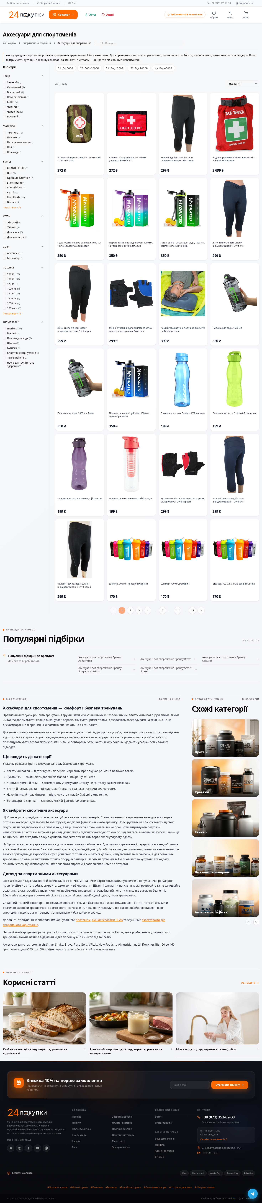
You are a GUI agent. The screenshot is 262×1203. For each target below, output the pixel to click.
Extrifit (12, 192)
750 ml (13, 293)
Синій (12, 101)
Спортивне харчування (37, 43)
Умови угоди (79, 1135)
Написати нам (209, 1152)
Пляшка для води (19, 338)
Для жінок (15, 232)
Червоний (15, 111)
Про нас (76, 1116)
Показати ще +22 (12, 207)
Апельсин (14, 253)
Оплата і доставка (19, 3)
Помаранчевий (18, 97)
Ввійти (158, 1116)
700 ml (13, 279)
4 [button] (147, 610)
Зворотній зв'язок (122, 1116)
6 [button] (162, 610)
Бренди (76, 1141)
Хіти (92, 15)
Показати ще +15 (12, 313)
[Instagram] (19, 1148)
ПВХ (11, 147)
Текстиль (15, 132)
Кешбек (159, 1156)
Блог (74, 3)
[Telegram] (10, 1148)
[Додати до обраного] (99, 98)
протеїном (83, 920)
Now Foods (16, 197)
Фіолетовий (16, 87)
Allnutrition (16, 187)
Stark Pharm (16, 182)
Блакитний (15, 92)
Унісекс (13, 227)
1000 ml (14, 288)
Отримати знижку (227, 1084)
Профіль (160, 1144)
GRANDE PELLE (17, 168)
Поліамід (14, 152)
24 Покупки (10, 43)
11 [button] (177, 610)
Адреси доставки (164, 1150)
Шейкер (14, 328)
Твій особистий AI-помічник (186, 14)
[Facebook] (28, 1148)
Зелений (14, 82)
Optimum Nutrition (20, 177)
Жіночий (14, 222)
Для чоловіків (17, 237)
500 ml (13, 274)
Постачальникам (81, 1128)
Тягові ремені (17, 357)
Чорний (13, 106)
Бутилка (13, 348)
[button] (201, 610)
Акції (110, 15)
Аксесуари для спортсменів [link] (74, 43)
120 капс (14, 308)
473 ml (13, 283)
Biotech (13, 202)
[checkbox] (4, 82)
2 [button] (130, 610)
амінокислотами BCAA (107, 920)
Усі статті (248, 983)
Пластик (13, 137)
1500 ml (13, 298)
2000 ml (13, 303)
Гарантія (76, 1122)
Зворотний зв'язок (50, 3)
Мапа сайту (118, 1141)
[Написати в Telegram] (253, 1194)
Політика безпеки (122, 1128)
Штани (13, 343)
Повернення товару (123, 1135)
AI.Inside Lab (248, 1198)
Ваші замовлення (164, 1138)
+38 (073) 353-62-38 (221, 3)
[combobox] (243, 83)
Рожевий (14, 116)
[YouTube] (37, 1148)
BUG (11, 173)
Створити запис (163, 1122)
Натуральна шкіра (20, 142)
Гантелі (13, 333)
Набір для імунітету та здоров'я (20, 364)
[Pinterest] (46, 1148)
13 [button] (192, 610)
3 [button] (139, 610)
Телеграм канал (121, 1147)
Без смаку (14, 258)
